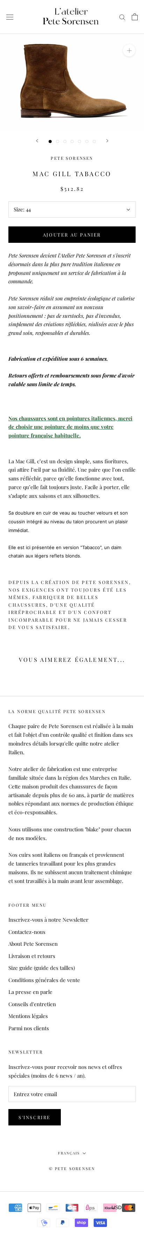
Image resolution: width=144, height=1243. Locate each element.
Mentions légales (28, 1015)
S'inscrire (35, 1117)
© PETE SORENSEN (72, 1168)
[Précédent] (37, 140)
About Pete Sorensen (33, 943)
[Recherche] (122, 17)
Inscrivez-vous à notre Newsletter (48, 919)
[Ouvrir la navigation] (9, 17)
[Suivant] (107, 140)
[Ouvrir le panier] (135, 16)
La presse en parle (30, 991)
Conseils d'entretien (32, 1004)
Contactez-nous (26, 931)
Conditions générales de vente (44, 979)
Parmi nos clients (28, 1028)
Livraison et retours (31, 955)
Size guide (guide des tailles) (41, 967)
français (69, 1153)
